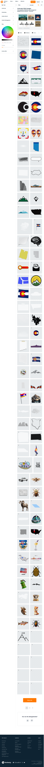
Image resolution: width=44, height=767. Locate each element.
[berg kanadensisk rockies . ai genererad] (36, 398)
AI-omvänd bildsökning (4, 751)
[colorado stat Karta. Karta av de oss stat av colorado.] (36, 55)
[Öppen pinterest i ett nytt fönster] (18, 762)
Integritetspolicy (39, 763)
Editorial (22, 1)
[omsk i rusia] (36, 320)
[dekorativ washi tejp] (36, 506)
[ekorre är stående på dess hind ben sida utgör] (23, 610)
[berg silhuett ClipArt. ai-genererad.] (23, 81)
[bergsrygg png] (23, 212)
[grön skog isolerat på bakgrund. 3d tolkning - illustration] (36, 662)
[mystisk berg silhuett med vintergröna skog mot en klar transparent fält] (36, 199)
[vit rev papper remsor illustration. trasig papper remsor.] (23, 346)
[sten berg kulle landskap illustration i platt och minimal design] (23, 424)
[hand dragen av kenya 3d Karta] (36, 424)
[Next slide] (40, 32)
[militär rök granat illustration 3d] (23, 584)
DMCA (16, 742)
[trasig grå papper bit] (23, 241)
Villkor (34, 763)
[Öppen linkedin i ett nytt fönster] (17, 762)
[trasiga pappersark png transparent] (23, 532)
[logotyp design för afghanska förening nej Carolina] (23, 372)
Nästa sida (29, 700)
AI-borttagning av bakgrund (5, 754)
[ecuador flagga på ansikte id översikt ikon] (23, 133)
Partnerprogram (18, 744)
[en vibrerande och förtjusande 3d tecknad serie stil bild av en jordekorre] (36, 610)
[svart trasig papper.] (36, 212)
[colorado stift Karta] (36, 94)
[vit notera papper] (23, 307)
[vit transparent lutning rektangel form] (23, 146)
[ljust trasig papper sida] (23, 281)
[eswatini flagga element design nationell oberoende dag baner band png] (36, 385)
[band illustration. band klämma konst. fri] (23, 649)
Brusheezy (4, 740)
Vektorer (5, 1)
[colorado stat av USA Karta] (23, 558)
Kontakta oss (29, 743)
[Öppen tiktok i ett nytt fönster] (20, 762)
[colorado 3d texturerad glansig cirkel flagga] (23, 55)
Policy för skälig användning (36, 763)
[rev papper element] (23, 254)
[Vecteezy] (2, 2)
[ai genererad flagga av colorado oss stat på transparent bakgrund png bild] (37, 226)
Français (39, 747)
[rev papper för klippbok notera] (23, 450)
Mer (4, 2)
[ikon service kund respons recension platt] (36, 267)
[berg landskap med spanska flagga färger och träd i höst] (23, 94)
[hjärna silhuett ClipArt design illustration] (36, 241)
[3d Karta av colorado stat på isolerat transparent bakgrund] (23, 493)
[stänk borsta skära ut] (23, 519)
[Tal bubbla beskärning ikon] (36, 637)
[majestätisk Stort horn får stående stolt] (23, 506)
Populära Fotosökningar (17, 749)
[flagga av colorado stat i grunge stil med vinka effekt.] (36, 68)
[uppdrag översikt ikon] (23, 637)
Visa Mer (38, 23)
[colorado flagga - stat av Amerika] (36, 42)
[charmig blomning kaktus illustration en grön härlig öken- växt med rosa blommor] (36, 675)
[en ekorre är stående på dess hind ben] (36, 688)
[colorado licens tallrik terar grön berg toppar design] (36, 81)
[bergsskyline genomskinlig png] (36, 346)
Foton (11, 1)
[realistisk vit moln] (23, 320)
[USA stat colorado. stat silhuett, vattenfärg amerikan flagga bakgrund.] (23, 571)
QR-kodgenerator (5, 756)
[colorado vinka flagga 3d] (36, 359)
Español (39, 742)
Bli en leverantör (30, 747)
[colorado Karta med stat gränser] (23, 120)
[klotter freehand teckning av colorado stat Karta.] (23, 42)
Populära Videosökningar (18, 752)
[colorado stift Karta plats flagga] (36, 532)
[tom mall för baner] (23, 267)
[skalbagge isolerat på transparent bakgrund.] (36, 624)
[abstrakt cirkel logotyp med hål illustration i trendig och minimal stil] (23, 107)
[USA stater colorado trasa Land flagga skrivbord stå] (36, 450)
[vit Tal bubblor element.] (36, 307)
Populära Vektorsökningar (18, 746)
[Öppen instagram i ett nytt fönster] (15, 762)
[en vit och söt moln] (36, 294)
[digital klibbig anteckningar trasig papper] (36, 146)
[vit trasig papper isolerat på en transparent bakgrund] (23, 385)
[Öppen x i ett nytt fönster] (22, 762)
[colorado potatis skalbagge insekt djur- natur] (37, 465)
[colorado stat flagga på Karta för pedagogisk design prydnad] (23, 294)
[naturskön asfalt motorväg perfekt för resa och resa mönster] (23, 662)
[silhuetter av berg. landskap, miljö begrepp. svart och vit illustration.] (36, 584)
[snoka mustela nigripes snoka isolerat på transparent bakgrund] (36, 597)
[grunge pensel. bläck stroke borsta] (23, 437)
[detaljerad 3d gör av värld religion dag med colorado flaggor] (23, 545)
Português (40, 744)
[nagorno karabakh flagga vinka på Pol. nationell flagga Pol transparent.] (23, 398)
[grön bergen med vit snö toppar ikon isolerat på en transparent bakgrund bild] (23, 199)
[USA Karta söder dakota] (36, 437)
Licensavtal (17, 740)
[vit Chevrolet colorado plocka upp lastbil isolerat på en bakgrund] (23, 480)
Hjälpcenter (30, 740)
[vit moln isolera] (24, 226)
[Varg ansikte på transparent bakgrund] (23, 688)
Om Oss (29, 745)
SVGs (21, 32)
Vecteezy (3, 742)
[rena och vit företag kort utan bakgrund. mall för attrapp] (23, 173)
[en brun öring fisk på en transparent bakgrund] (23, 624)
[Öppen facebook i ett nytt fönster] (13, 762)
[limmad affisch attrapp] (36, 254)
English (39, 740)
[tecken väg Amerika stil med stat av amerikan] (23, 68)
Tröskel (3, 45)
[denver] (24, 465)
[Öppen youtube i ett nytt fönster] (24, 762)
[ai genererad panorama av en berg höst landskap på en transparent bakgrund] (36, 186)
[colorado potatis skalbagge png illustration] (36, 571)
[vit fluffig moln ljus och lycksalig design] (23, 597)
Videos (16, 1)
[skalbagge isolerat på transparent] (23, 675)
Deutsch (39, 745)
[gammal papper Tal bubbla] (36, 120)
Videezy (3, 744)
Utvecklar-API (4, 749)
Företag (3, 745)
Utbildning (4, 747)
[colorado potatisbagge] (36, 493)
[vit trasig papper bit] (23, 359)
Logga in (38, 1)
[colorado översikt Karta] (36, 649)
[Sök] (38, 5)
